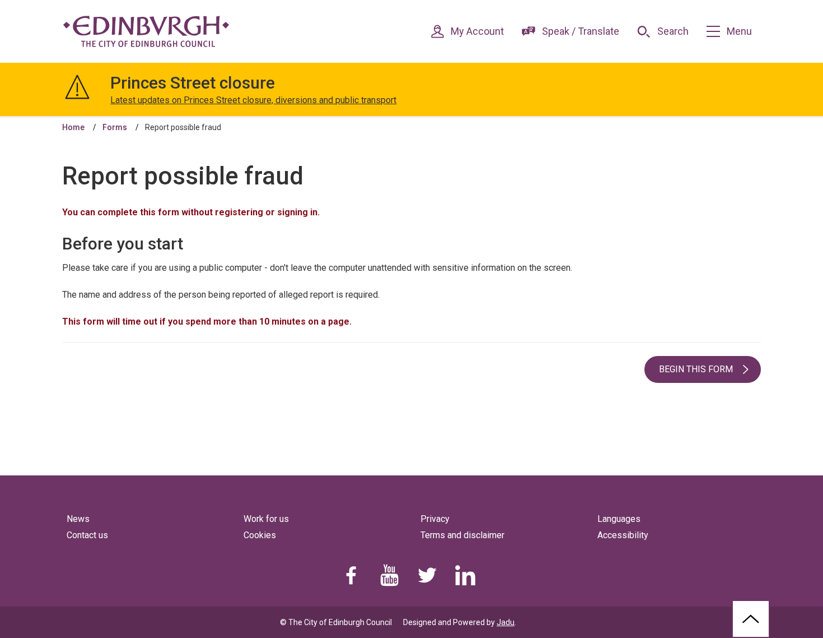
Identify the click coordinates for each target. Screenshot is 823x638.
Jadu (506, 622)
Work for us (266, 519)
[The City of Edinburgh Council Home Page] (146, 31)
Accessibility (622, 535)
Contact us (87, 535)
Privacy (435, 519)
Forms (114, 127)
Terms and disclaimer (462, 535)
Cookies (260, 535)
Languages (618, 519)
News (78, 519)
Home (73, 127)
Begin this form (696, 369)
